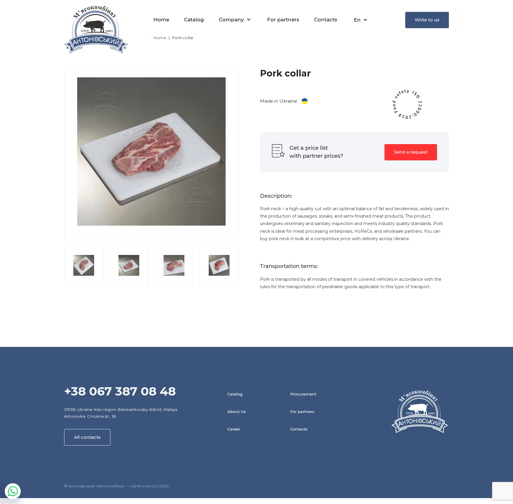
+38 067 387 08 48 (120, 391)
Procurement (303, 394)
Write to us (427, 20)
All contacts (87, 437)
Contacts (325, 20)
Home (161, 20)
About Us (236, 411)
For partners (283, 20)
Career (233, 429)
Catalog (194, 20)
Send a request (411, 152)
